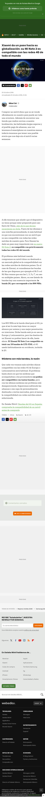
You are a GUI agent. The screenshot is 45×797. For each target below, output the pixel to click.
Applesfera (6, 720)
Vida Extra (26, 717)
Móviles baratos (32, 35)
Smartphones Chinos (10, 679)
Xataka (4, 714)
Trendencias (6, 756)
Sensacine (26, 728)
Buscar (42, 695)
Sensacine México (29, 776)
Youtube (20, 640)
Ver (23, 513)
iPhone (4, 675)
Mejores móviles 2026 (25, 609)
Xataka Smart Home (9, 723)
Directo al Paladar (8, 742)
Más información (34, 795)
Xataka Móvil (6, 717)
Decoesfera (6, 759)
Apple (25, 658)
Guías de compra (8, 667)
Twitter (22, 85)
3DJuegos (26, 714)
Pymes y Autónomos (30, 759)
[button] (14, 103)
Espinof (25, 731)
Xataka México (7, 773)
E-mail (30, 85)
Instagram (24, 640)
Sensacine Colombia (30, 779)
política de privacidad (31, 630)
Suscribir (38, 625)
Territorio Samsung (30, 667)
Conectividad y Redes (31, 679)
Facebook (18, 85)
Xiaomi (20, 415)
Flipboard (26, 85)
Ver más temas (8, 686)
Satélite (21, 35)
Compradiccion (7, 762)
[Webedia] (8, 704)
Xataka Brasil (6, 776)
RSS (28, 640)
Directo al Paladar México (11, 782)
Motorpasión (27, 742)
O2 (42, 35)
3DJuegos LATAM (29, 773)
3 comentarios (10, 85)
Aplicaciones (27, 663)
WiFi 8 (6, 35)
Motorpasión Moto (29, 745)
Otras (12, 415)
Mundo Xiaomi (7, 727)
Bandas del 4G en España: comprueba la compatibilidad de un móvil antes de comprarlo (22, 407)
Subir (37, 703)
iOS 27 (14, 35)
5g (24, 671)
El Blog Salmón (28, 756)
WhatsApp (27, 675)
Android (5, 671)
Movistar (5, 658)
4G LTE (29, 415)
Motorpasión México (30, 782)
